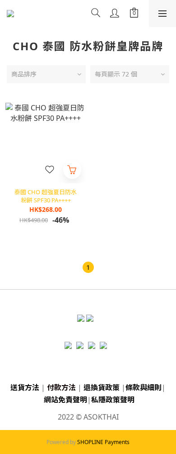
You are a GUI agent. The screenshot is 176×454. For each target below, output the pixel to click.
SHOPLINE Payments (103, 442)
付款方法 (61, 387)
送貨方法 (24, 387)
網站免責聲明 (65, 400)
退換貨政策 (101, 387)
